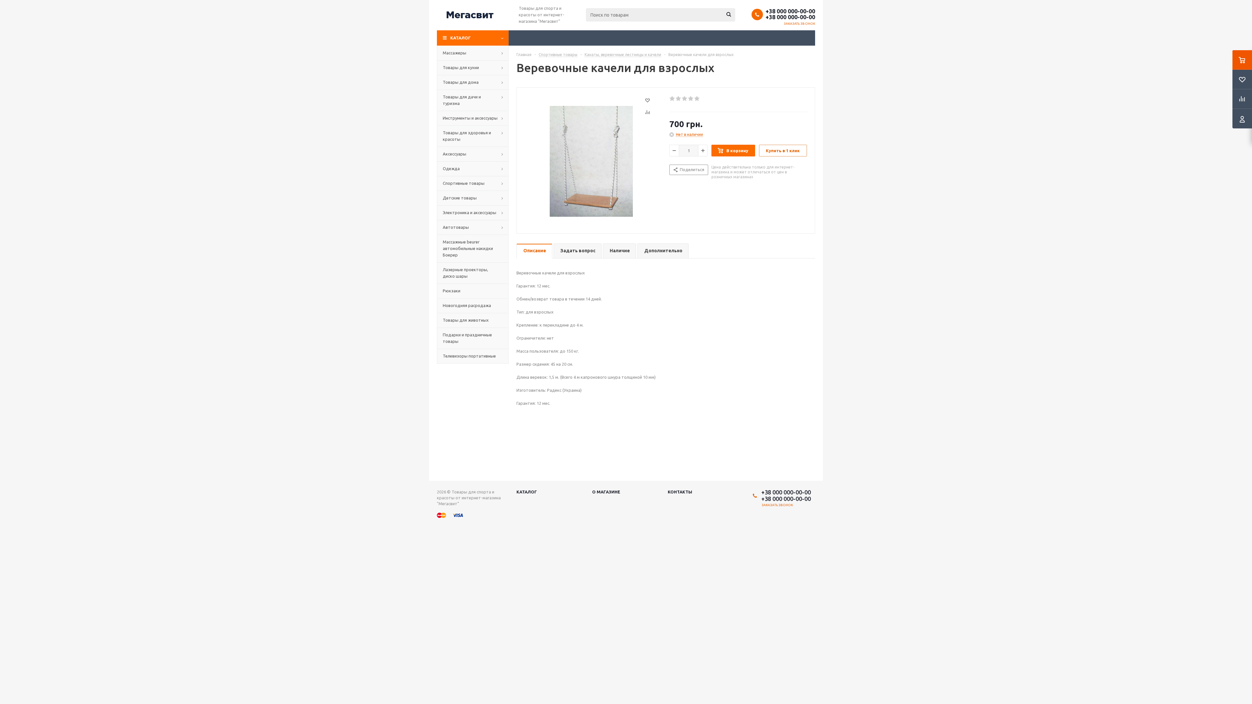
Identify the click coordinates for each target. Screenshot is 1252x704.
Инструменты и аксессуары (470, 118)
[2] (679, 98)
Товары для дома (461, 82)
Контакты (680, 492)
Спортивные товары (463, 183)
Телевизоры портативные (469, 356)
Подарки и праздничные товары (467, 338)
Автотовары (456, 227)
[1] (672, 98)
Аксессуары (454, 154)
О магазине (606, 492)
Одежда (451, 168)
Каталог (460, 38)
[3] (685, 98)
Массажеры (454, 53)
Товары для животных (466, 320)
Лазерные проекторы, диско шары (465, 272)
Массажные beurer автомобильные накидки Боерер (468, 248)
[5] (697, 98)
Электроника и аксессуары (469, 212)
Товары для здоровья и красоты (467, 135)
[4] (691, 98)
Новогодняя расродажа (467, 305)
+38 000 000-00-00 (790, 11)
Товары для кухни (461, 67)
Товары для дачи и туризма (462, 100)
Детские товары (460, 198)
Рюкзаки (451, 290)
